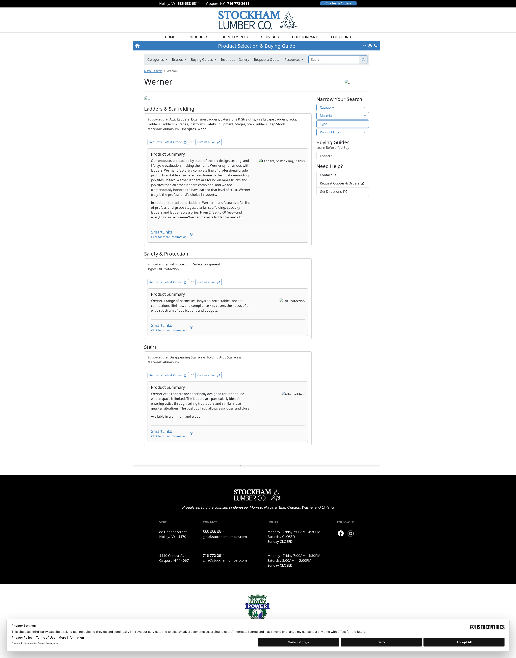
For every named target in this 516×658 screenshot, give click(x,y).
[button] (198, 37)
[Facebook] (341, 533)
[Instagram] (351, 533)
